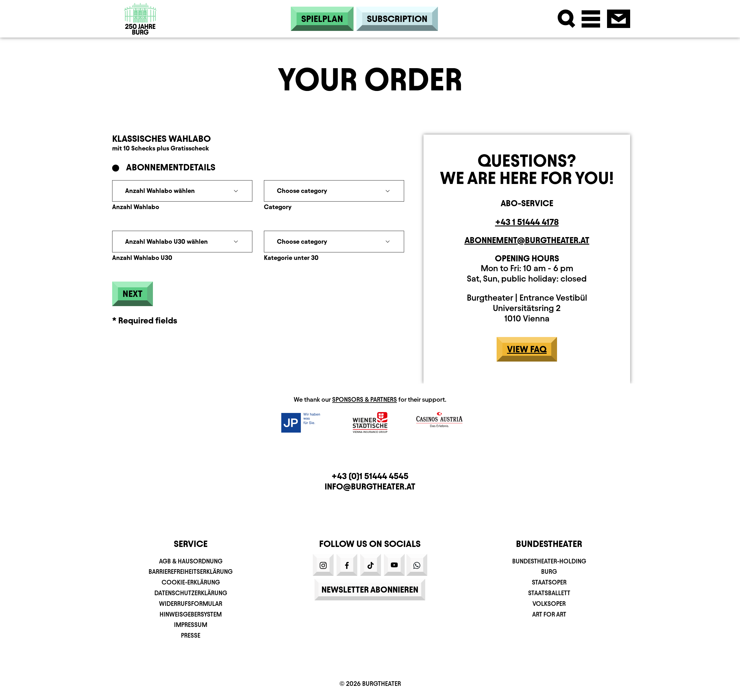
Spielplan (322, 19)
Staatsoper (549, 582)
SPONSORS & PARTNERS (364, 399)
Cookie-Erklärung (191, 582)
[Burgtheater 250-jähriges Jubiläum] (140, 19)
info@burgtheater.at (370, 486)
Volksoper (549, 603)
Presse (190, 635)
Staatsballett (549, 593)
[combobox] (182, 191)
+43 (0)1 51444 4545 (370, 476)
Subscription (397, 19)
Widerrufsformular (190, 603)
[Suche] (566, 19)
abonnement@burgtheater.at (527, 240)
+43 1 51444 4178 (527, 222)
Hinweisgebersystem (191, 614)
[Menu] (591, 19)
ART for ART (549, 614)
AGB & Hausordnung (191, 561)
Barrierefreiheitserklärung (191, 571)
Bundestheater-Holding (549, 561)
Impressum (190, 624)
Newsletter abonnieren (369, 589)
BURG (549, 571)
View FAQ (527, 349)
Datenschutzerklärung (190, 593)
